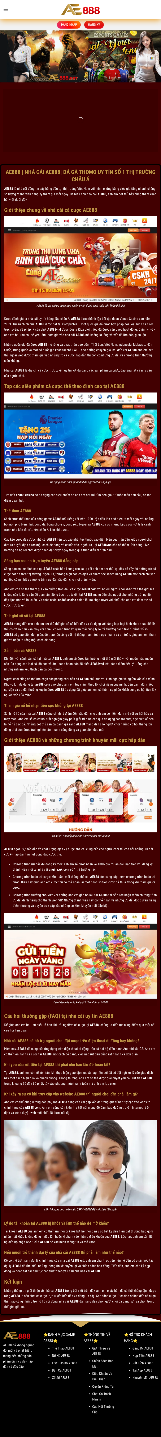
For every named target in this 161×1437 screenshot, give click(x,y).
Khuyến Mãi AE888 (145, 1378)
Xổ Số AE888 (60, 1378)
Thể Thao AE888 (63, 1348)
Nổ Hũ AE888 (61, 1356)
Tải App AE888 (142, 1370)
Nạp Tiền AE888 (143, 1356)
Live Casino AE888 (64, 1363)
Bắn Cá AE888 (61, 1370)
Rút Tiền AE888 (142, 1363)
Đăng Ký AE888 (142, 1348)
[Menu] (5, 9)
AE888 (8, 189)
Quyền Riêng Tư (103, 1387)
